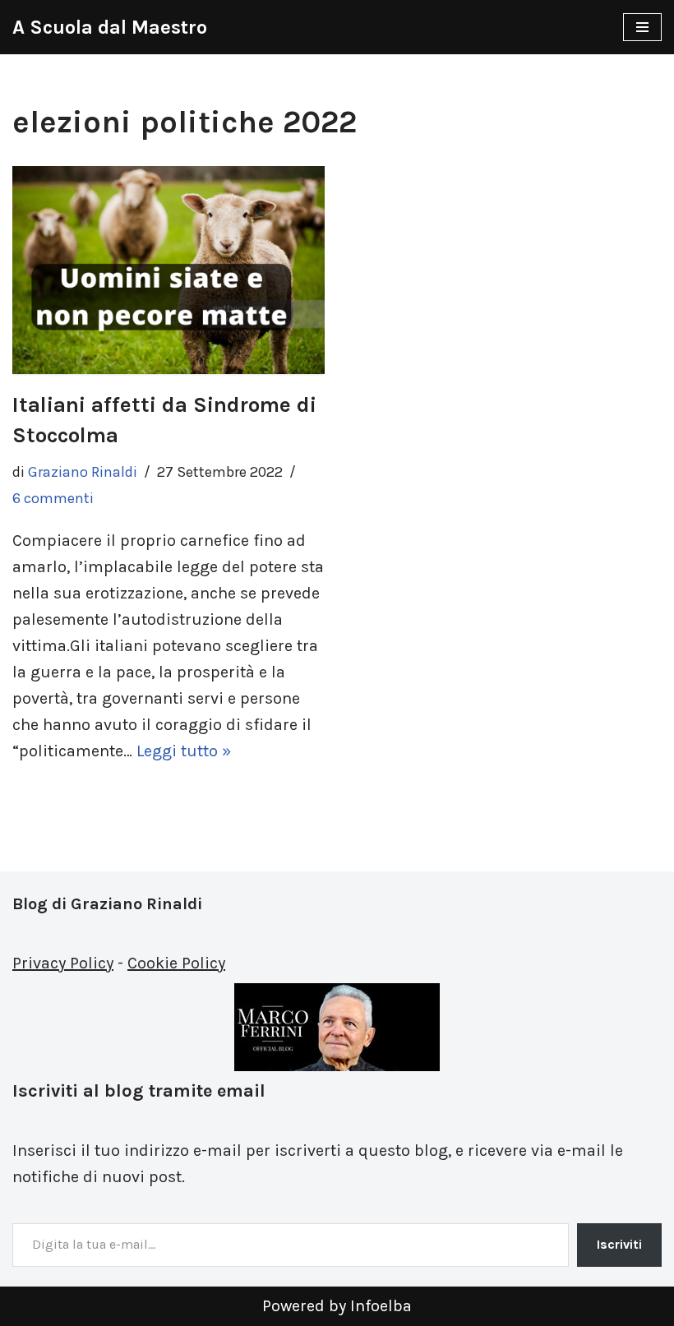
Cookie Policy (176, 963)
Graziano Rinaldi (82, 472)
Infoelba (381, 1305)
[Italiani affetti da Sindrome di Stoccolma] (168, 270)
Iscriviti (619, 1244)
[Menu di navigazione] (642, 27)
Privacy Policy (62, 963)
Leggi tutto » (183, 751)
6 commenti (53, 498)
